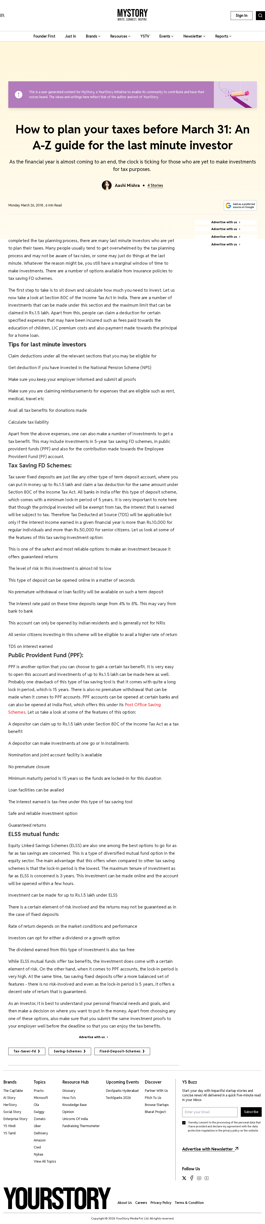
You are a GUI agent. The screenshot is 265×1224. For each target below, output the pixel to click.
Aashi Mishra (127, 185)
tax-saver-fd (24, 1051)
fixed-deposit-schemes (120, 1051)
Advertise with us (92, 1037)
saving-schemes (68, 1051)
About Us (125, 1203)
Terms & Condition (189, 1203)
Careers (141, 1203)
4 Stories (155, 185)
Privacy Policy (161, 1203)
